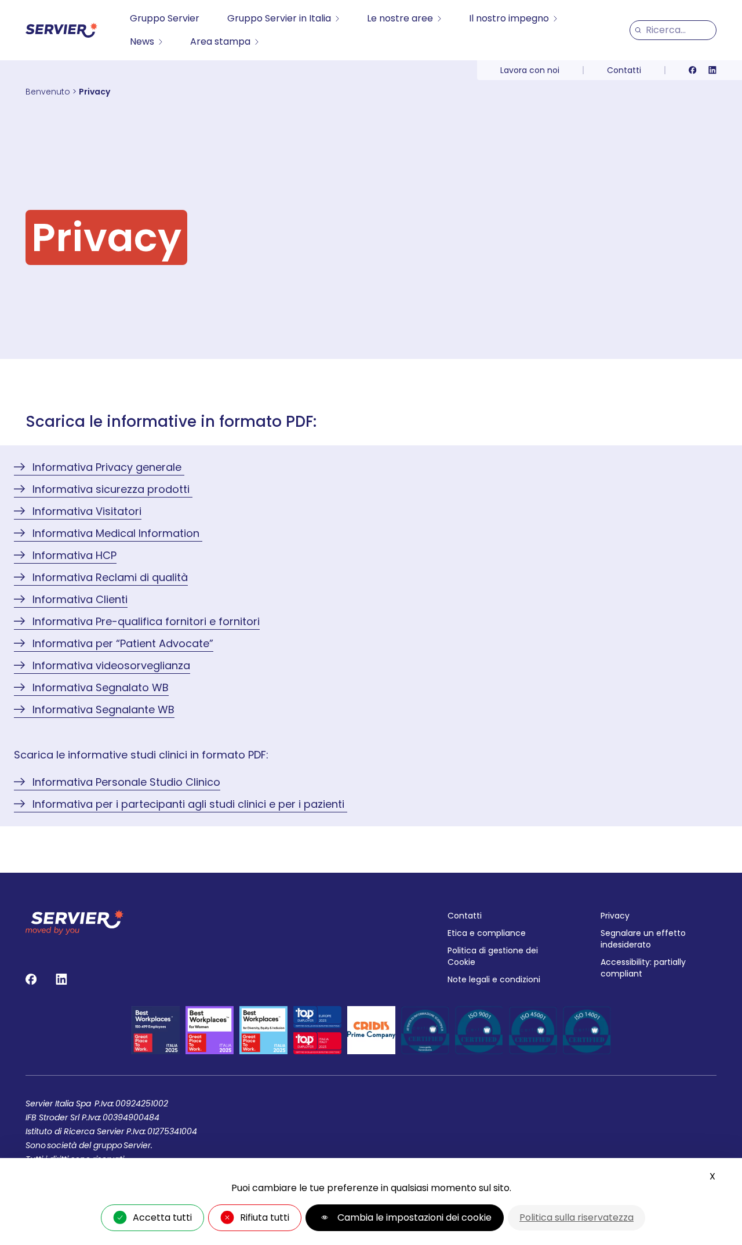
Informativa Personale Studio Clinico (126, 782)
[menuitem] (164, 19)
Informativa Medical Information (117, 533)
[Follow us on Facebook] (693, 70)
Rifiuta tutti (264, 1217)
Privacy (615, 915)
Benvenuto (48, 91)
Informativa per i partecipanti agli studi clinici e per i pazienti (189, 804)
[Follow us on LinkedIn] (712, 70)
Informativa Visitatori (86, 511)
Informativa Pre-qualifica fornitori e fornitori (146, 621)
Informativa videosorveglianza (111, 665)
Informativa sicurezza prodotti (112, 489)
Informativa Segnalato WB (100, 687)
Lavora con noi (529, 70)
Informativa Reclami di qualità (110, 577)
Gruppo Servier (164, 18)
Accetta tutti (162, 1217)
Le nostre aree (400, 18)
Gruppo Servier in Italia (279, 18)
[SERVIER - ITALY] (61, 30)
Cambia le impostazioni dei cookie (414, 1217)
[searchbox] (678, 30)
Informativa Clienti (80, 599)
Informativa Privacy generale (108, 467)
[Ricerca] (638, 30)
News (142, 41)
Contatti (624, 70)
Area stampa (220, 41)
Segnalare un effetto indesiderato (643, 938)
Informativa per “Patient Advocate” (122, 643)
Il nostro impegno (509, 18)
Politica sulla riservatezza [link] (576, 1217)
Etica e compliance (487, 933)
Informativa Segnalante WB (103, 709)
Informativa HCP (74, 555)
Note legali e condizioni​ (494, 979)
